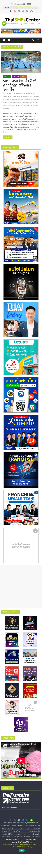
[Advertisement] (21, 586)
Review (23, 76)
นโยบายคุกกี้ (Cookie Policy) (22, 847)
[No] (39, 845)
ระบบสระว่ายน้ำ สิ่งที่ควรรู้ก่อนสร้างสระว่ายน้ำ (20, 85)
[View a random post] (38, 40)
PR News (16, 76)
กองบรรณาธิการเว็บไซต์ (22, 94)
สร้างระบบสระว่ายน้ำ (27, 106)
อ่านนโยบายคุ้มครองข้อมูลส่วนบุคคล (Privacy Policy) (21, 844)
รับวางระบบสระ (25, 100)
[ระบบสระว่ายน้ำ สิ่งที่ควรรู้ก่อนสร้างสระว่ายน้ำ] (21, 52)
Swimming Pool (28, 97)
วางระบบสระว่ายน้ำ (29, 103)
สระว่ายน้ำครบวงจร (14, 106)
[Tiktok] (19, 11)
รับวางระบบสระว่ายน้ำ (15, 103)
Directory (7, 76)
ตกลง (21, 850)
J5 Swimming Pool (16, 97)
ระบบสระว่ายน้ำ (15, 100)
